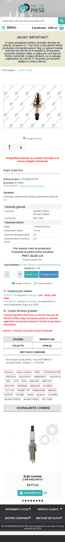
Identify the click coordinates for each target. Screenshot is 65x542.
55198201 (48, 385)
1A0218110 (54, 376)
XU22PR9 (53, 394)
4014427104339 (12, 399)
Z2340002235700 (51, 372)
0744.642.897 (10, 301)
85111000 (47, 399)
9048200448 (39, 390)
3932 (8, 381)
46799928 (22, 385)
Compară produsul (44, 283)
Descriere (18, 339)
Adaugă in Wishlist (23, 283)
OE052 (30, 394)
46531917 (47, 381)
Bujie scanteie (24, 372)
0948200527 (40, 376)
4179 (16, 381)
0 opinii (23, 186)
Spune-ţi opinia (36, 186)
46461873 (34, 381)
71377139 (9, 390)
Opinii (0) (46, 345)
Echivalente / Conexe (33, 408)
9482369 (52, 390)
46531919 (9, 385)
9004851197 (23, 390)
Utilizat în (18, 345)
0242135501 (25, 376)
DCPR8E (20, 394)
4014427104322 (31, 399)
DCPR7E (9, 394)
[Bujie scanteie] (32, 106)
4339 (23, 381)
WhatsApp (31, 295)
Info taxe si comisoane (32, 352)
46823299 (35, 385)
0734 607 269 (10, 295)
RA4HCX (41, 394)
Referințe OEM (47, 339)
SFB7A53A (11, 376)
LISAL (38, 528)
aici (5, 199)
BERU (37, 372)
